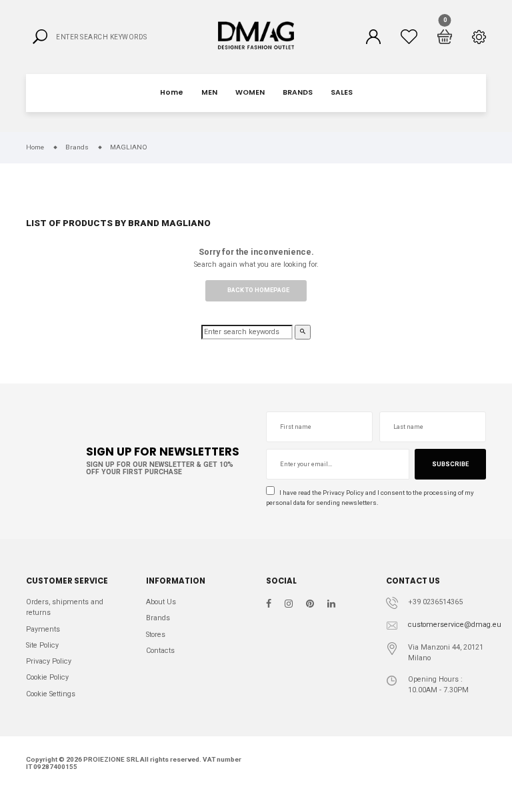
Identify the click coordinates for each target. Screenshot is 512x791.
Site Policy (42, 645)
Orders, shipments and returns (64, 607)
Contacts (160, 650)
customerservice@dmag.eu (454, 624)
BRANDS (298, 92)
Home (171, 92)
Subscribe (450, 464)
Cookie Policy (47, 677)
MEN (209, 92)
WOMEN (250, 92)
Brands (158, 618)
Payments (43, 629)
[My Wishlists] (409, 36)
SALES (342, 92)
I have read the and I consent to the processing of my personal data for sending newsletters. (370, 497)
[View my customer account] (373, 36)
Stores (155, 634)
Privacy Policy (343, 492)
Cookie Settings (50, 694)
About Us (161, 602)
